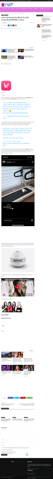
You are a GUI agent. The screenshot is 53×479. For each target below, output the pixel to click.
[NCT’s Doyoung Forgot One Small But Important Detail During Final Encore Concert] (29, 414)
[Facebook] (48, 0)
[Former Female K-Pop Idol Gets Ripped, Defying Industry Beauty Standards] (38, 36)
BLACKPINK (5, 13)
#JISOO (27, 133)
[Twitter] (11, 25)
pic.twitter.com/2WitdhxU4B (15, 113)
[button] (50, 11)
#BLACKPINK (8, 135)
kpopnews (4, 22)
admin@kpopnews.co (35, 468)
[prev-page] (1, 423)
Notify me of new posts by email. (7, 453)
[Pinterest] (49, 0)
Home (2, 13)
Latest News (3, 417)
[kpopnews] (1, 22)
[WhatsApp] (16, 25)
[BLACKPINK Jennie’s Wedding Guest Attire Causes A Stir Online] (18, 414)
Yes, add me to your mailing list (7, 449)
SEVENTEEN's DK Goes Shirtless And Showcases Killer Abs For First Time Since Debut (6, 420)
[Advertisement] (17, 38)
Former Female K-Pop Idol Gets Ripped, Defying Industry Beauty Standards (47, 36)
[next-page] (3, 423)
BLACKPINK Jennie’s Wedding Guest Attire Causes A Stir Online (47, 25)
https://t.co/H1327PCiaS (13, 138)
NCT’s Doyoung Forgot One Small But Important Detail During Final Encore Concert (29, 420)
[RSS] (51, 0)
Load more (43, 40)
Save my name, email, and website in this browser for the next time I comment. (15, 447)
